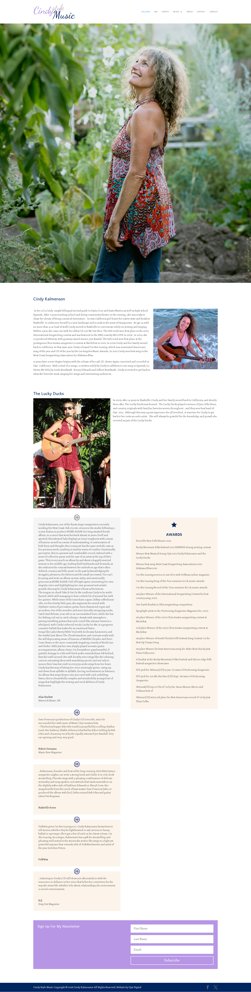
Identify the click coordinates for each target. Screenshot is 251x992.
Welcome (145, 12)
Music (176, 12)
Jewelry (214, 12)
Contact (201, 12)
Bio (156, 12)
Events (165, 12)
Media (190, 12)
